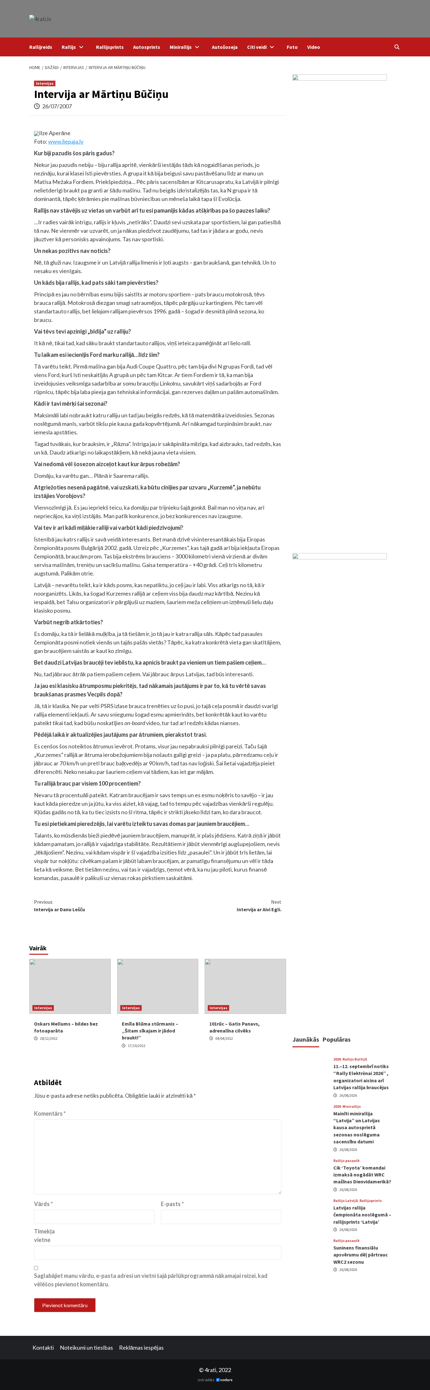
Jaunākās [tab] (305, 1039)
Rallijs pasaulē (346, 1161)
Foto (292, 47)
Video (313, 47)
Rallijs (69, 47)
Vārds (43, 1203)
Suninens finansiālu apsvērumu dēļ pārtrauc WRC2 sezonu (360, 1254)
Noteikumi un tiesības (86, 1347)
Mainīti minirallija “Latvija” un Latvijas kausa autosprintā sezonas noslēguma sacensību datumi (356, 1127)
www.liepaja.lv (65, 141)
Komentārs (50, 1113)
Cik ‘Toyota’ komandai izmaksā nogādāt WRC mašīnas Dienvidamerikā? (362, 1174)
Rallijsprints (110, 47)
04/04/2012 (224, 1038)
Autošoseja (225, 47)
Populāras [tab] (336, 1039)
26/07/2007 (57, 106)
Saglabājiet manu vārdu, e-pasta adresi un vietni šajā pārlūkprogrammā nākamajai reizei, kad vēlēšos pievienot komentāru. (151, 1280)
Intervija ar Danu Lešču (59, 905)
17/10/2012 (136, 1045)
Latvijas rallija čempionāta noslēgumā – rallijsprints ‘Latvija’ (362, 1214)
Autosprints (146, 47)
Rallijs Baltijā (354, 1059)
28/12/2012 (49, 1038)
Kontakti (43, 1347)
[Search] (397, 47)
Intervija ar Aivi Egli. (259, 905)
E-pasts (172, 1203)
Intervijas (45, 83)
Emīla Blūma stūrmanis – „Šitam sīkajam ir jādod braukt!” (150, 1031)
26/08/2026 (348, 1095)
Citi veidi (257, 47)
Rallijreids (40, 47)
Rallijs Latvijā (345, 1201)
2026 (337, 1059)
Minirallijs (181, 47)
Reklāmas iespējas (141, 1347)
